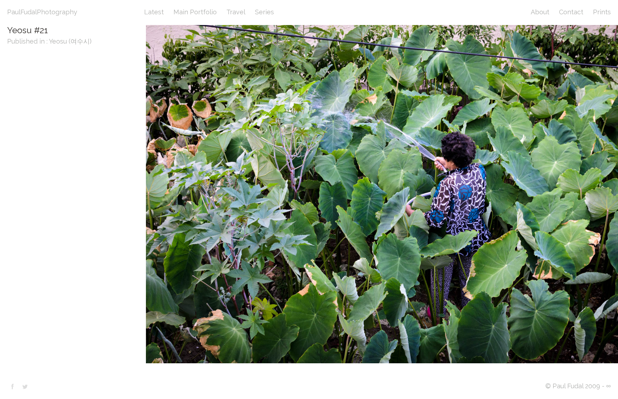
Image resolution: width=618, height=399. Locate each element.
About (540, 12)
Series (264, 12)
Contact (571, 12)
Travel (235, 12)
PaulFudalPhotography (42, 12)
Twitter (25, 386)
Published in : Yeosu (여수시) (49, 41)
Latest (154, 12)
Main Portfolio (195, 12)
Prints (602, 12)
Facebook (12, 386)
